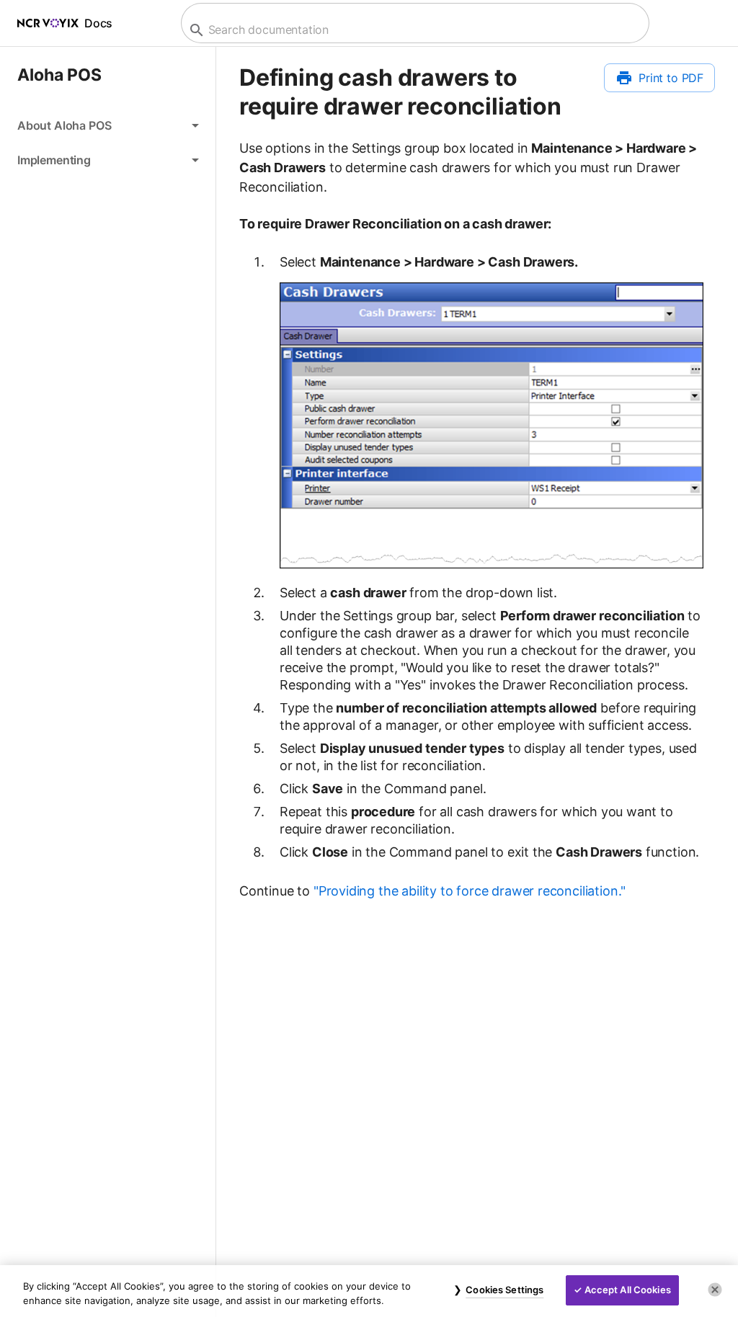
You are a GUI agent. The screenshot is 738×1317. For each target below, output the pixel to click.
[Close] (715, 1289)
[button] (108, 125)
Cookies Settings (504, 1289)
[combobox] (413, 30)
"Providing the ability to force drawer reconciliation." (470, 890)
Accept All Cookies (627, 1289)
